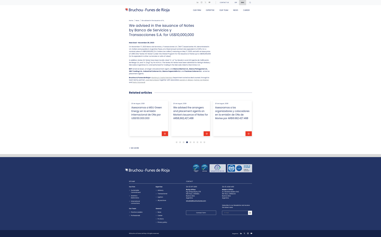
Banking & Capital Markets (162, 77)
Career (246, 10)
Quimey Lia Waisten (201, 80)
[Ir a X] (205, 2)
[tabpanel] (149, 118)
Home (131, 21)
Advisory (160, 190)
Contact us (224, 2)
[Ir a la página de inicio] (147, 170)
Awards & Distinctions (135, 197)
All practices (162, 200)
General (159, 209)
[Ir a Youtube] (209, 2)
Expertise (210, 10)
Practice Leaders (136, 212)
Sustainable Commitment (136, 191)
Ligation (160, 197)
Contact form (201, 213)
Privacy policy (162, 222)
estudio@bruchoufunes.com (196, 201)
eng (242, 2)
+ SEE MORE (134, 148)
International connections (135, 202)
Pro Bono (161, 219)
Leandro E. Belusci (186, 80)
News (235, 10)
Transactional (162, 194)
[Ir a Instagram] (201, 2)
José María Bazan (152, 80)
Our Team (223, 10)
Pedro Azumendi (138, 82)
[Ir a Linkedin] (197, 2)
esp (236, 2)
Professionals (135, 215)
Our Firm (197, 10)
